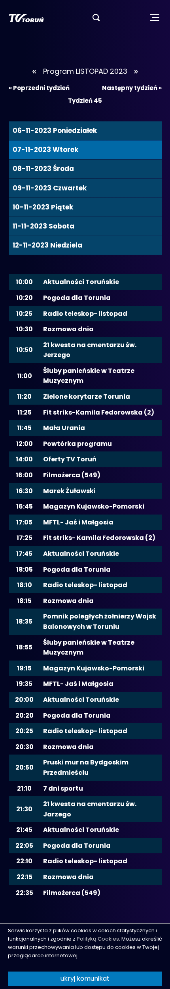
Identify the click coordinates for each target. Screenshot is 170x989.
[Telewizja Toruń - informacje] (26, 17)
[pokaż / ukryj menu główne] (155, 18)
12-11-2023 (47, 245)
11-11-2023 (43, 226)
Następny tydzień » (132, 88)
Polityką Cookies (98, 939)
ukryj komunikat (85, 978)
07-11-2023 (45, 149)
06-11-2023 (55, 130)
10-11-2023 (43, 207)
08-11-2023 (43, 168)
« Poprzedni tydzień (39, 88)
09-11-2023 (50, 188)
